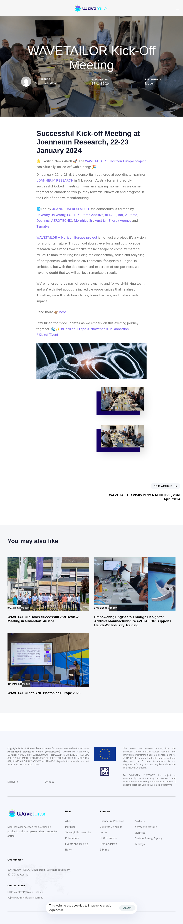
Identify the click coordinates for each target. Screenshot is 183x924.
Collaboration (117, 329)
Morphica (140, 832)
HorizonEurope (73, 329)
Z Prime (131, 215)
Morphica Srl (83, 220)
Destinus (43, 220)
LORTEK (73, 215)
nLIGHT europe (108, 838)
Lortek (103, 832)
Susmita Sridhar (45, 83)
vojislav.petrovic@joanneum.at (25, 897)
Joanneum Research (112, 821)
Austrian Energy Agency (113, 220)
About (68, 821)
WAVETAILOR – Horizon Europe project (115, 161)
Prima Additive (92, 215)
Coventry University (50, 215)
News (68, 849)
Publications (72, 838)
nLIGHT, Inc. (114, 215)
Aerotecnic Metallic (146, 827)
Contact (49, 781)
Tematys (43, 226)
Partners (70, 826)
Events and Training (76, 843)
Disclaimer (14, 781)
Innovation (96, 329)
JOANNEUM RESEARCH (54, 180)
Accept (127, 908)
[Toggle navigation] (150, 8)
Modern (150, 83)
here (62, 312)
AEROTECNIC (61, 220)
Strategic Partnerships (78, 832)
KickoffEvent (47, 335)
